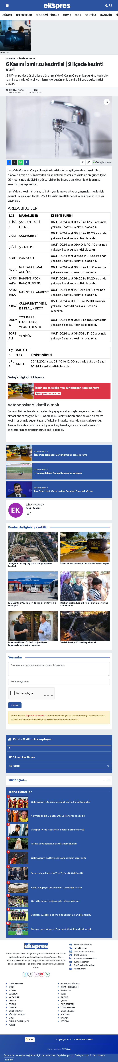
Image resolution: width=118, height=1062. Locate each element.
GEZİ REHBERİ (67, 1004)
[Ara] (110, 5)
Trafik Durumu (80, 955)
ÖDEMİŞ (12, 322)
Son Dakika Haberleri (84, 965)
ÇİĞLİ (12, 235)
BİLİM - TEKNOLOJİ (70, 987)
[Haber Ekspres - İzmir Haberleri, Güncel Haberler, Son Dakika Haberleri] (57, 5)
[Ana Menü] (7, 5)
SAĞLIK (64, 997)
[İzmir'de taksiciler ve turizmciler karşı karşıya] (85, 546)
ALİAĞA (12, 225)
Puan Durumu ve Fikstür (85, 958)
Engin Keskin (33, 508)
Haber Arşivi (80, 969)
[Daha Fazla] (26, 162)
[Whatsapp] (47, 974)
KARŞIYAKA (12, 281)
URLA (11, 364)
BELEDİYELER (24, 15)
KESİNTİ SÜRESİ (62, 215)
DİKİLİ (12, 258)
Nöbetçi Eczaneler (83, 944)
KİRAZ (12, 306)
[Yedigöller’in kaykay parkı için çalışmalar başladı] (33, 546)
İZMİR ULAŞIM (67, 1011)
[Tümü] (108, 780)
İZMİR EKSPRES (27, 58)
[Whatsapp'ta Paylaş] (20, 162)
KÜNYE (12, 1025)
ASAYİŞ (67, 15)
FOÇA (12, 269)
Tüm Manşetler (81, 962)
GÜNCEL (7, 15)
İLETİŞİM (65, 1021)
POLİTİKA (90, 15)
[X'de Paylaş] (14, 162)
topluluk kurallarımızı (36, 715)
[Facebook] (25, 974)
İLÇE (11, 215)
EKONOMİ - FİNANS (47, 15)
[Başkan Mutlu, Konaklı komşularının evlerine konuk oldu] (85, 586)
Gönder (15, 705)
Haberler (10, 58)
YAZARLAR (14, 997)
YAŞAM (64, 1018)
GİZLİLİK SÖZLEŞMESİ (19, 1021)
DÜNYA (12, 1001)
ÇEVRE (64, 1001)
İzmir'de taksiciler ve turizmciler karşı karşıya (84, 564)
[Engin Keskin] (15, 510)
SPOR (78, 15)
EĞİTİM (12, 1004)
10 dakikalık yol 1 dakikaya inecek (78, 642)
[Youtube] (41, 974)
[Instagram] (36, 974)
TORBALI (12, 336)
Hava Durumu (80, 948)
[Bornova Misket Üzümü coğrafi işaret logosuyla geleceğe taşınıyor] (33, 625)
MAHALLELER (28, 215)
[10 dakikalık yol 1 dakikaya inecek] (85, 625)
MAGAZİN (106, 15)
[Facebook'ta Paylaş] (9, 162)
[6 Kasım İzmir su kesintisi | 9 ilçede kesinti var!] (59, 127)
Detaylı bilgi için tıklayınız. (26, 377)
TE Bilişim (66, 1049)
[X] (30, 974)
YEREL (63, 994)
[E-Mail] (28, 514)
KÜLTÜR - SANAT (17, 1014)
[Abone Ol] (102, 162)
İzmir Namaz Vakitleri (84, 951)
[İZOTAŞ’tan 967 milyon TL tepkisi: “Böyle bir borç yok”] (33, 586)
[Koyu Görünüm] (106, 5)
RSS (31, 1039)
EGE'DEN (13, 994)
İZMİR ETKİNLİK (16, 1011)
